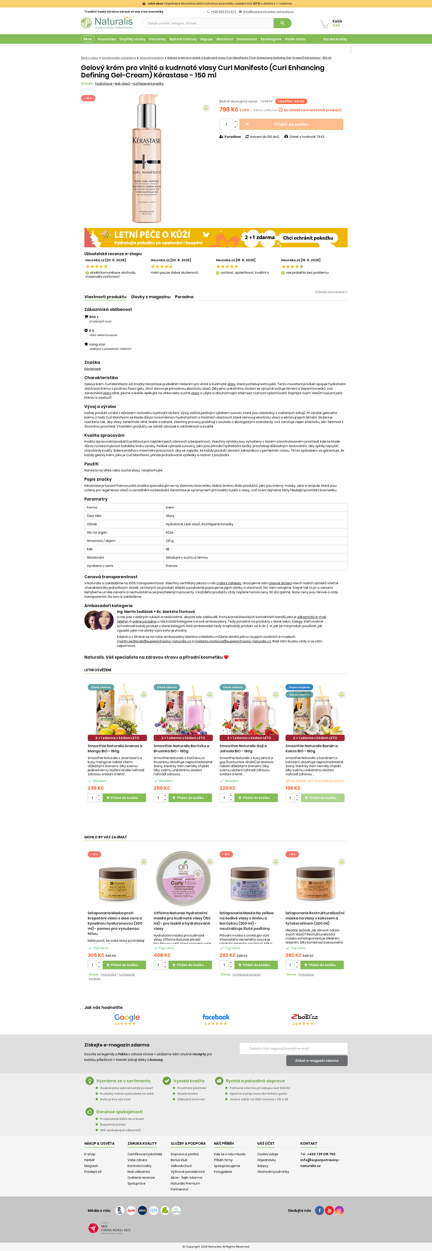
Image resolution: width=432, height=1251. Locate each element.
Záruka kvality (335, 39)
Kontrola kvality (140, 1166)
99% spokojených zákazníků (120, 1130)
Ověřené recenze (141, 1177)
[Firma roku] (216, 1228)
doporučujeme (299, 687)
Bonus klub (179, 1160)
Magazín (339, 49)
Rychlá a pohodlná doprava (255, 1081)
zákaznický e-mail (311, 617)
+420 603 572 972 (223, 12)
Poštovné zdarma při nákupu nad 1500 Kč (260, 1088)
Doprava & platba (185, 1154)
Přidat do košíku (276, 124)
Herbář (89, 1160)
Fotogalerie (223, 1171)
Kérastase (92, 368)
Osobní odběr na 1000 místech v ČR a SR (259, 1099)
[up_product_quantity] (99, 795)
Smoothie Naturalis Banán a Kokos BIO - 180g (312, 748)
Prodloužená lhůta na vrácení (122, 1119)
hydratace (104, 83)
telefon (122, 621)
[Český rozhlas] (119, 1210)
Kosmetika (107, 39)
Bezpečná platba (113, 1124)
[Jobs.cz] (142, 1210)
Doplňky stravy (132, 39)
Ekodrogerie (271, 39)
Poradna (184, 297)
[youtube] (329, 1210)
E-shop (89, 1154)
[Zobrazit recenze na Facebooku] (216, 1017)
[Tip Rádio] (164, 1210)
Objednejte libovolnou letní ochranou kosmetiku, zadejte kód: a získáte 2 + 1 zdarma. (220, 3)
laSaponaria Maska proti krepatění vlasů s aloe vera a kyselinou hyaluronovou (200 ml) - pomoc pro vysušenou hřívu (115, 923)
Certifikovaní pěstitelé (145, 1154)
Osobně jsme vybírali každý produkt (126, 1088)
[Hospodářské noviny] (153, 1210)
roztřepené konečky (148, 83)
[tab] (105, 297)
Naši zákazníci (139, 1171)
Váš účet (265, 1143)
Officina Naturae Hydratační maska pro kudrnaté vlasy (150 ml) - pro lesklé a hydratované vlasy (182, 920)
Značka (92, 362)
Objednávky (266, 1160)
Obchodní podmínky (273, 1171)
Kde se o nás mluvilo (230, 1154)
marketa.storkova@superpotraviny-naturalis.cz (233, 641)
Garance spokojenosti (119, 1112)
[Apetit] (131, 1210)
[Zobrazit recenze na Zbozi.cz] (304, 1017)
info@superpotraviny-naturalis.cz (268, 12)
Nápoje (206, 39)
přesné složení (280, 583)
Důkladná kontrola (191, 1099)
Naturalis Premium (185, 1183)
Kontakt (308, 1143)
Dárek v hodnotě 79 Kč (307, 136)
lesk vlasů (123, 83)
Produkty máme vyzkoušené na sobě (127, 1094)
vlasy (231, 384)
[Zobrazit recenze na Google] (127, 1017)
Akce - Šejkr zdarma (186, 1177)
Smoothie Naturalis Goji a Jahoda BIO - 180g (243, 748)
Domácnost (247, 39)
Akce (87, 39)
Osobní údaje (267, 1154)
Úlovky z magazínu (151, 297)
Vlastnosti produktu (105, 297)
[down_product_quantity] (99, 800)
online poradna (144, 621)
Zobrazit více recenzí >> (331, 291)
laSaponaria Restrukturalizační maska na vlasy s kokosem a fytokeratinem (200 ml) (315, 918)
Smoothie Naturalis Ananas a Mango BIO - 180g (115, 748)
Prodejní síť (92, 1171)
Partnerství (179, 1189)
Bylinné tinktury (183, 39)
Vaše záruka (137, 1160)
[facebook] (319, 1210)
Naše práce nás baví (115, 1099)
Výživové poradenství (188, 1171)
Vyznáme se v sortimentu (123, 1081)
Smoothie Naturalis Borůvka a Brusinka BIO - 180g (181, 748)
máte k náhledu (228, 583)
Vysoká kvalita (189, 1081)
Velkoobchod (181, 1166)
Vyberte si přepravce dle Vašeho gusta (258, 1094)
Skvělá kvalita (187, 1094)
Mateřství (224, 39)
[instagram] (339, 1210)
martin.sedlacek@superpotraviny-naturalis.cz (154, 641)
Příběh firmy (223, 1160)
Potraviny (157, 39)
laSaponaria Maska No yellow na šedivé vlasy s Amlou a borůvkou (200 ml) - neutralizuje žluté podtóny (247, 920)
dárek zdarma (101, 687)
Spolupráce (136, 1183)
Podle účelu (295, 39)
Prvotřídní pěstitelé (191, 1088)
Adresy (262, 1166)
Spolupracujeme (227, 1166)
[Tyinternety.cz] (176, 1210)
